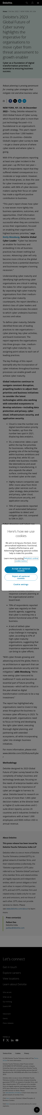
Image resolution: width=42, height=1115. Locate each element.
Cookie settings (21, 584)
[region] (21, 557)
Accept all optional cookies (21, 569)
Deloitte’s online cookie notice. (26, 559)
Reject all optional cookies (21, 577)
